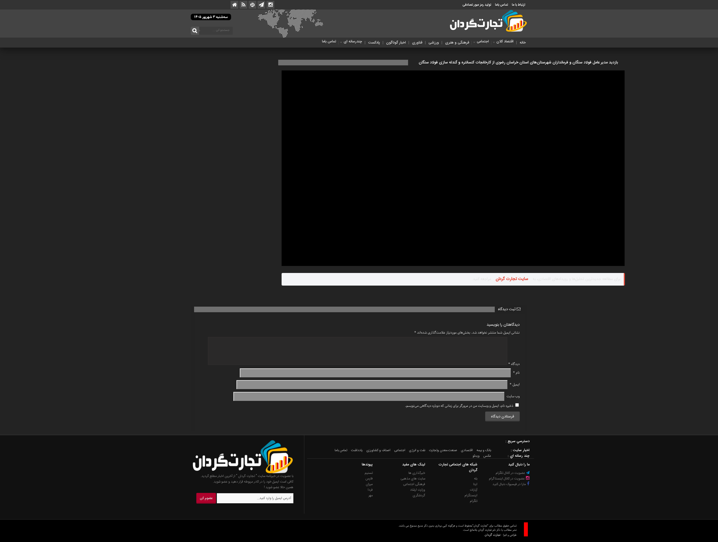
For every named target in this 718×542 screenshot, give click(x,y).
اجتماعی (483, 41)
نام (516, 373)
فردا (370, 490)
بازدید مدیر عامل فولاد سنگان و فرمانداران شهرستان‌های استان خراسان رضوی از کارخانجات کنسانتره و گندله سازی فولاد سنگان (518, 62)
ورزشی (434, 43)
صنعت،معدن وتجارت (443, 450)
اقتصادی (467, 450)
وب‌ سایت (513, 396)
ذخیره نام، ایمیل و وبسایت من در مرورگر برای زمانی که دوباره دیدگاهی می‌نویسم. (459, 406)
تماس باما (501, 5)
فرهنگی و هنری (457, 43)
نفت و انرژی (417, 450)
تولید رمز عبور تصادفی (476, 5)
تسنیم (369, 473)
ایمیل (515, 384)
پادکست (374, 43)
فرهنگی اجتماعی (414, 484)
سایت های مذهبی (413, 478)
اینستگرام (470, 495)
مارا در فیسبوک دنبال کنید (510, 484)
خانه (523, 43)
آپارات (473, 490)
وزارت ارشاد (417, 490)
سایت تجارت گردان (512, 279)
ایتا (475, 484)
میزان (369, 484)
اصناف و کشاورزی (378, 450)
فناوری (417, 43)
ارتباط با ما (518, 5)
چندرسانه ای (353, 41)
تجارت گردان (493, 535)
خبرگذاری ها (416, 473)
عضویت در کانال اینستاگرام (507, 478)
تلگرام (473, 501)
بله (475, 478)
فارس (369, 478)
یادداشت (357, 450)
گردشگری (419, 495)
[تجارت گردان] (238, 472)
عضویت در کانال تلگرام (511, 473)
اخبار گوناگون (396, 43)
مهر (371, 495)
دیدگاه (514, 364)
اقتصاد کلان (505, 41)
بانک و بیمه (484, 450)
